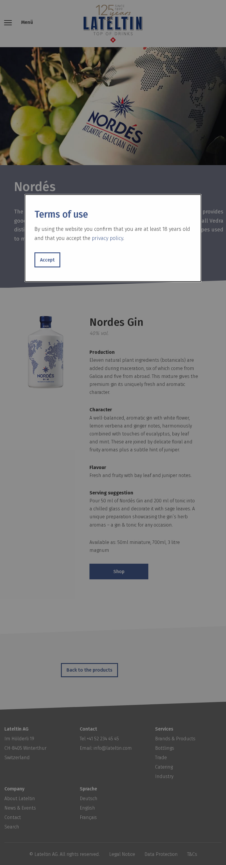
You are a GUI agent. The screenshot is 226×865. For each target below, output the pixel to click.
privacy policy (107, 238)
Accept (47, 260)
